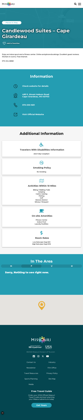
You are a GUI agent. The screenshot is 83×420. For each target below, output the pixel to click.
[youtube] (47, 356)
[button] (41, 305)
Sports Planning (31, 379)
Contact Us (31, 362)
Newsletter (31, 368)
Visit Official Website (33, 114)
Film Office (52, 368)
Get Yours (41, 405)
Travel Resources (31, 373)
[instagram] (38, 356)
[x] (43, 356)
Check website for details (35, 86)
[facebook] (34, 356)
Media (31, 384)
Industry (51, 362)
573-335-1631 (28, 105)
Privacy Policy (52, 373)
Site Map (51, 379)
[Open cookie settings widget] (2, 412)
